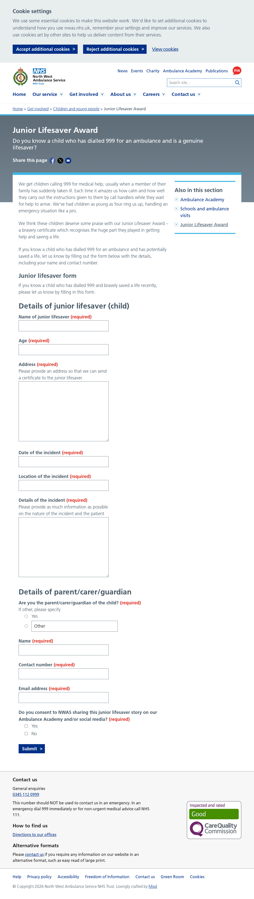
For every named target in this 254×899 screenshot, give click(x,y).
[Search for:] (200, 82)
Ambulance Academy (182, 70)
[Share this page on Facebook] (52, 160)
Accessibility (68, 876)
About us (120, 94)
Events (137, 70)
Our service (44, 94)
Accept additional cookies (43, 49)
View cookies (165, 49)
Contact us (183, 94)
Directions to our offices (34, 834)
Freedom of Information (107, 876)
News (122, 70)
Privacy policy (39, 876)
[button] (237, 70)
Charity (152, 70)
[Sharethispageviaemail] (68, 160)
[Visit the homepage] (39, 76)
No (34, 733)
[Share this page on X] (60, 160)
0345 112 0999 (26, 794)
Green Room (172, 876)
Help (17, 876)
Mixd (153, 886)
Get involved (83, 94)
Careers (151, 94)
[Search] (237, 82)
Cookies (197, 876)
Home (19, 94)
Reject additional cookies (113, 49)
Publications (217, 70)
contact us (34, 854)
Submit (29, 749)
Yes (35, 616)
